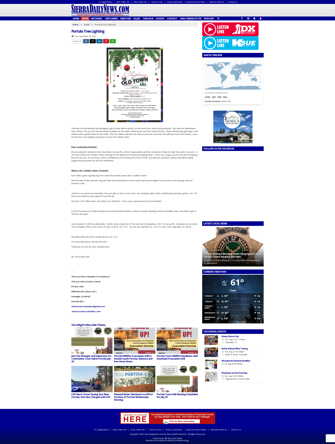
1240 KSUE (148, 18)
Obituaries (111, 18)
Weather (125, 18)
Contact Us (233, 2)
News (85, 18)
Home (76, 18)
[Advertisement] (233, 127)
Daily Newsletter (190, 18)
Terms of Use (157, 2)
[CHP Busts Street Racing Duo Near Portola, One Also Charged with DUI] (92, 379)
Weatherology (182, 440)
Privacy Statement (174, 2)
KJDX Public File (122, 2)
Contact (172, 18)
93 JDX (136, 18)
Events (160, 18)
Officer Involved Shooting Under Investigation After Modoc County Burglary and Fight (232, 255)
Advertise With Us (216, 2)
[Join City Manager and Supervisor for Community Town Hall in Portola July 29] (92, 341)
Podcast (209, 18)
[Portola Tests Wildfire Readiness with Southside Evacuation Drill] (177, 341)
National (96, 18)
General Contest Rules (195, 2)
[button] (218, 18)
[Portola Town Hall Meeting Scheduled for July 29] (177, 379)
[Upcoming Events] (211, 340)
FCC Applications (105, 2)
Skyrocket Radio (174, 438)
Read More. (212, 263)
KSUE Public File (140, 2)
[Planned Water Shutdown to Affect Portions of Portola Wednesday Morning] (134, 379)
